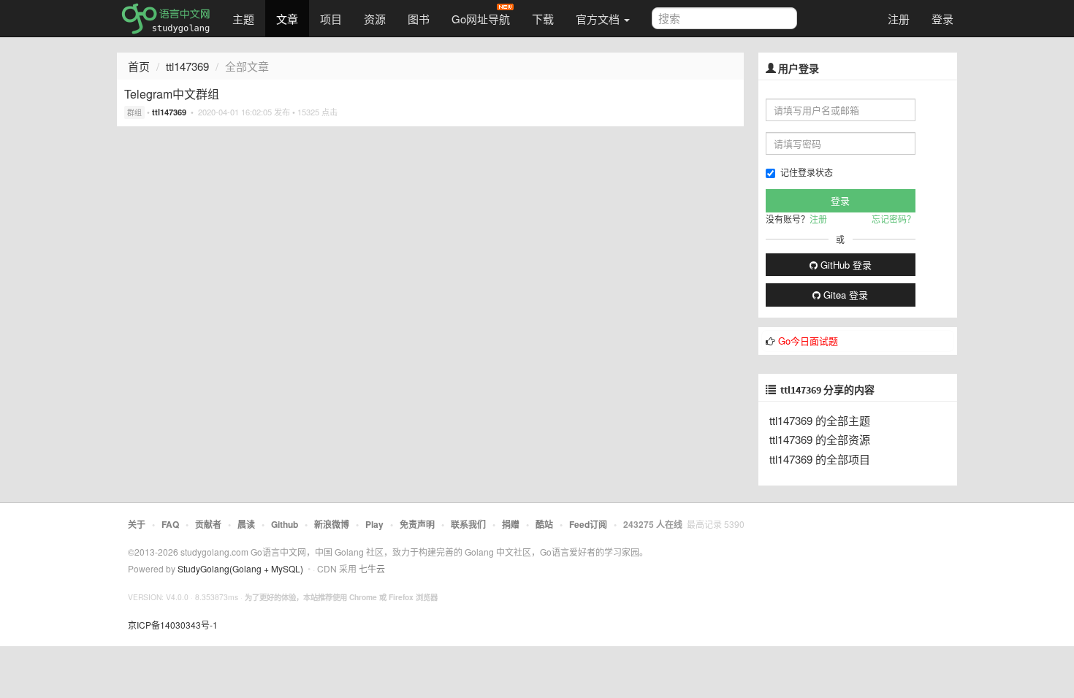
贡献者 (208, 524)
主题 (243, 18)
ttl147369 (187, 66)
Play (374, 524)
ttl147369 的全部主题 (819, 420)
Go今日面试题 (808, 341)
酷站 (544, 524)
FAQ (170, 524)
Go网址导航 (481, 18)
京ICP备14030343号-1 (173, 624)
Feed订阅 (588, 524)
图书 (419, 18)
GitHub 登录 (845, 265)
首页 (139, 66)
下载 (543, 18)
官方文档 (599, 18)
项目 (331, 18)
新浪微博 (331, 524)
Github (284, 524)
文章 (287, 18)
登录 (942, 18)
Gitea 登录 (844, 295)
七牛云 (372, 568)
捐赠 (510, 524)
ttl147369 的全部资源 (819, 439)
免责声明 (417, 524)
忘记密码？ (893, 218)
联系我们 (468, 524)
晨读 (246, 524)
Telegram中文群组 (171, 93)
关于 (136, 524)
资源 (375, 18)
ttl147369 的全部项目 (819, 459)
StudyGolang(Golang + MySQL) (240, 568)
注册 (899, 18)
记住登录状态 (806, 172)
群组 (134, 112)
